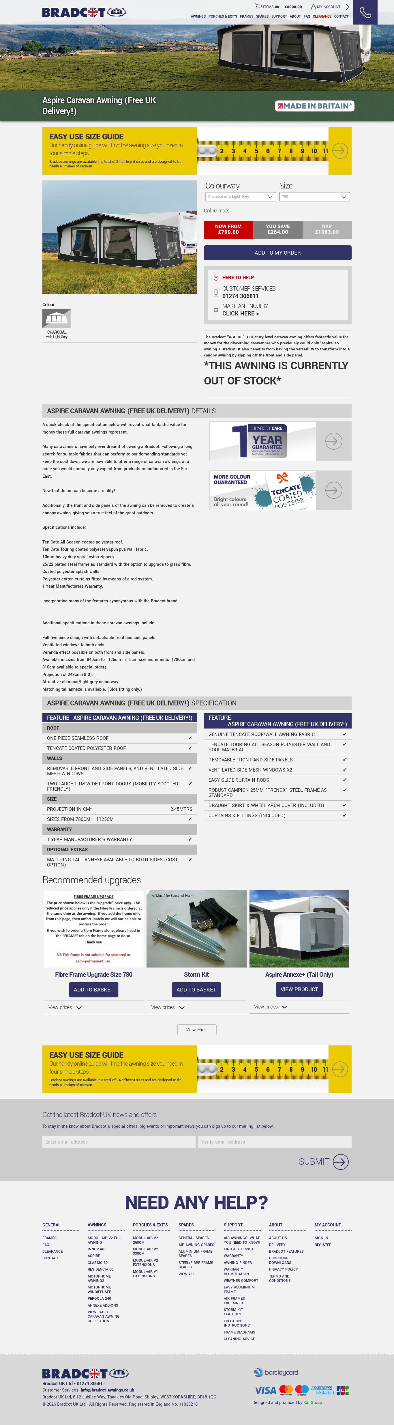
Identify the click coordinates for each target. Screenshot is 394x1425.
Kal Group (312, 1403)
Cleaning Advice (239, 1339)
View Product (299, 989)
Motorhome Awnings (99, 1278)
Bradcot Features (286, 1251)
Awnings (198, 16)
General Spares (194, 1238)
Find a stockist (239, 1249)
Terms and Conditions (280, 1278)
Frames (246, 16)
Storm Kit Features (233, 1312)
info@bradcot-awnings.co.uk (107, 1390)
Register (323, 1244)
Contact (341, 16)
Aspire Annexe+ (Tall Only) (299, 974)
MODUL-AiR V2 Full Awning (105, 1240)
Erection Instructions (237, 1323)
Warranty (233, 1255)
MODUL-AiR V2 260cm (145, 1240)
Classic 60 (98, 1262)
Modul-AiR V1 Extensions (145, 1274)
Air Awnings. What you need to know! (242, 1240)
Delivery (277, 1244)
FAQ (307, 16)
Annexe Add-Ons (103, 1305)
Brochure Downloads (280, 1260)
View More (197, 1029)
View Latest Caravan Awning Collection (104, 1317)
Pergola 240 (99, 1298)
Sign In (321, 1238)
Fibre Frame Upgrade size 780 (93, 974)
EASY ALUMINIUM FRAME (239, 1289)
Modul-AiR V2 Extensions (145, 1262)
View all (187, 1274)
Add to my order (278, 253)
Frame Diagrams (239, 1332)
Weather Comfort (241, 1280)
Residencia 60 (100, 1269)
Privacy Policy (283, 1269)
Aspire (94, 1255)
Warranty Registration (236, 1271)
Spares (262, 16)
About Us (278, 1238)
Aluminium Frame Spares (195, 1253)
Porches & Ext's (223, 16)
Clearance (322, 16)
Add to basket (94, 989)
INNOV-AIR (97, 1249)
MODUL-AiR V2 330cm (145, 1251)
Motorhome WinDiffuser (99, 1289)
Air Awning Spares (196, 1244)
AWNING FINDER (238, 1262)
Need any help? (197, 1203)
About (295, 16)
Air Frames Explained (234, 1301)
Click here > (240, 314)
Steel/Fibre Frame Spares (196, 1265)
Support (279, 16)
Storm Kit (196, 974)
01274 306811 (240, 296)
